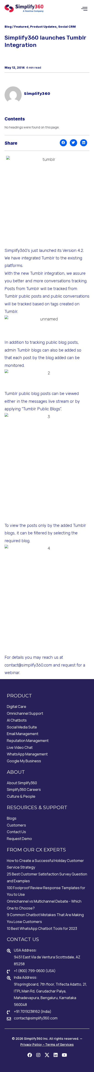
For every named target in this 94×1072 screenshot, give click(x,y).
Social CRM (67, 26)
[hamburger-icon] (84, 8)
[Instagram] (38, 1055)
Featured (21, 26)
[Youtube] (64, 1055)
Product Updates (43, 26)
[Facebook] (29, 1055)
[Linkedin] (55, 1055)
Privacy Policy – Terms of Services (47, 1044)
